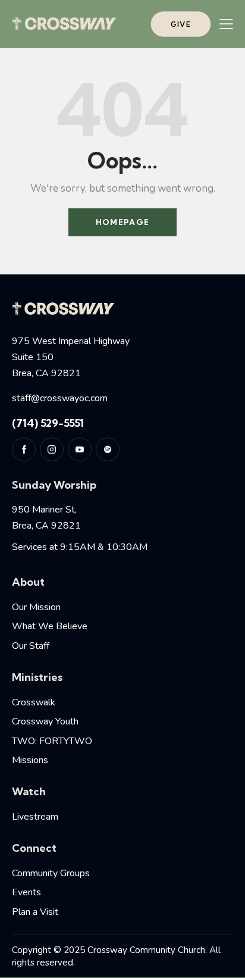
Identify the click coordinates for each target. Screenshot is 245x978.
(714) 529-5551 (48, 423)
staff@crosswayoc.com (60, 398)
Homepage (122, 222)
